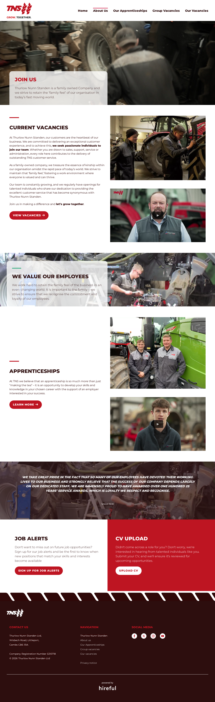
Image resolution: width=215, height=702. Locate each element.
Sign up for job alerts (38, 570)
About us (85, 640)
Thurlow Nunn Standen (93, 635)
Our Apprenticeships (130, 10)
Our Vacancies (196, 10)
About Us (100, 10)
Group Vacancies (166, 10)
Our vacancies (88, 653)
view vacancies (27, 215)
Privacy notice (88, 662)
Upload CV (128, 570)
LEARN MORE (24, 404)
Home (83, 10)
